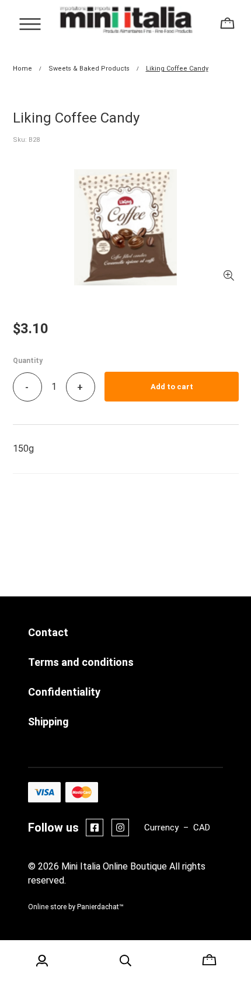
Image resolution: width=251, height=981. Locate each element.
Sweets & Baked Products (89, 68)
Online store (47, 907)
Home (22, 68)
